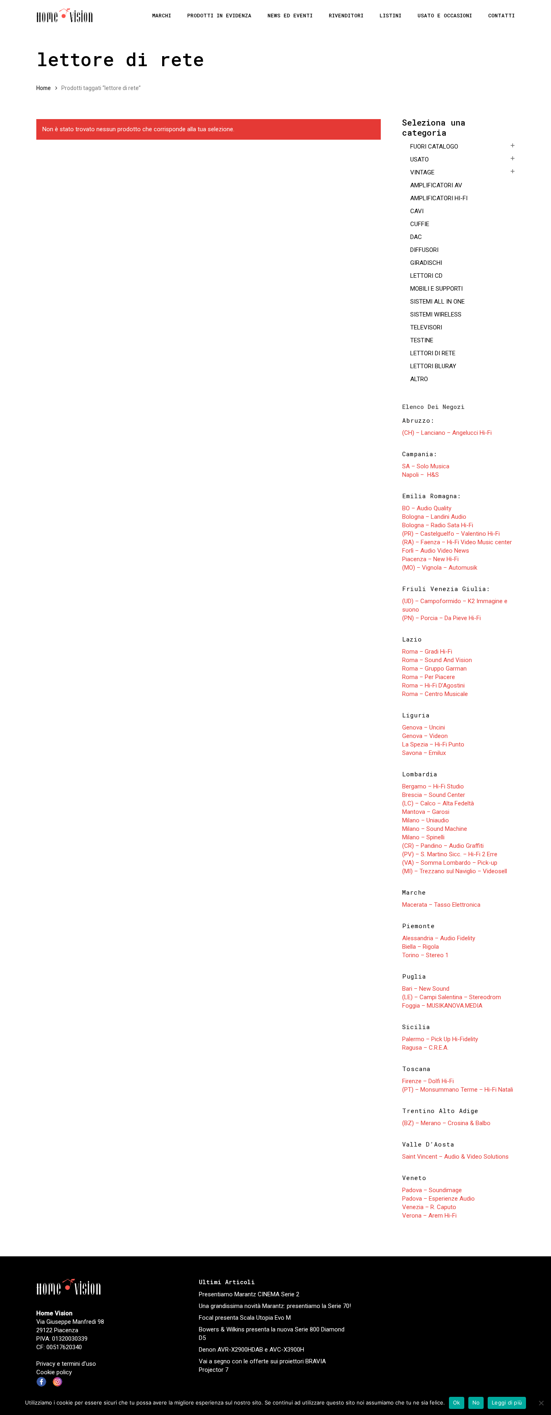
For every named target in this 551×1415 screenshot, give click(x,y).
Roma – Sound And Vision (437, 660)
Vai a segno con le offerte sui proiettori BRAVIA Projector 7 (262, 1365)
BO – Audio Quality (426, 508)
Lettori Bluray (433, 366)
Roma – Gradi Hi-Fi (427, 651)
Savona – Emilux (424, 753)
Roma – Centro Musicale (435, 694)
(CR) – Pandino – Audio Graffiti (443, 845)
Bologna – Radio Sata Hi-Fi (437, 525)
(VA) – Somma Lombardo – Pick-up (449, 862)
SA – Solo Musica (425, 466)
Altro (419, 379)
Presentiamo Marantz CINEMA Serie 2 (249, 1294)
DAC (416, 237)
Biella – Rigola (420, 946)
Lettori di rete (432, 353)
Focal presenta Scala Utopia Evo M (245, 1317)
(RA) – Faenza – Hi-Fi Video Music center (457, 542)
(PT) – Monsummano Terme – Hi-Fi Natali (457, 1089)
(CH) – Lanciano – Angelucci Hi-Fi (447, 432)
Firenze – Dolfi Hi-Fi (428, 1081)
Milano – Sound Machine (434, 828)
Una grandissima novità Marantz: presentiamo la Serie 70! (275, 1306)
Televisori (426, 327)
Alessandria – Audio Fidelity (438, 938)
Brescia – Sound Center (433, 795)
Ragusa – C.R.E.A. (425, 1047)
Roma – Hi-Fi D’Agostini (433, 685)
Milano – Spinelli (423, 837)
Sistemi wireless (435, 314)
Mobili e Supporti (436, 288)
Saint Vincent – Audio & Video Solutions (455, 1156)
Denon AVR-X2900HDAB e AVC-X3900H (251, 1349)
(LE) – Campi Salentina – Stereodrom (451, 997)
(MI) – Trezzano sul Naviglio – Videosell (454, 871)
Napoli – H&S (420, 474)
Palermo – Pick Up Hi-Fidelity (440, 1039)
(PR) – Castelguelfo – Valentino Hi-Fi (451, 533)
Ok (456, 1402)
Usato (419, 159)
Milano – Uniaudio (425, 820)
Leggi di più (507, 1402)
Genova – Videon (425, 736)
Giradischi (426, 262)
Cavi (417, 211)
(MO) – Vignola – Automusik (439, 567)
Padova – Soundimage (432, 1190)
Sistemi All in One (437, 301)
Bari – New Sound (425, 988)
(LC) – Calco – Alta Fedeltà (438, 803)
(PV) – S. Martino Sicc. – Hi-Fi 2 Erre (449, 854)
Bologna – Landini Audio (434, 516)
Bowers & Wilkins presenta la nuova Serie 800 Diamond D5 (271, 1334)
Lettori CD (426, 275)
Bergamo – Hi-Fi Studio (433, 786)
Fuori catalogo (434, 146)
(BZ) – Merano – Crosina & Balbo (446, 1123)
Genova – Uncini (423, 727)
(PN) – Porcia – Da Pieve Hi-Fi (441, 618)
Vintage (422, 172)
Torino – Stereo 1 (425, 955)
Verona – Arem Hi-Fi (429, 1215)
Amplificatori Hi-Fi (439, 198)
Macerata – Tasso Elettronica (441, 904)
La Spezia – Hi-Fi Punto (433, 744)
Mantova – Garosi (425, 811)
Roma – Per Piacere (428, 677)
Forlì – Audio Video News (435, 550)
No (476, 1402)
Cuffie (419, 224)
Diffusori (424, 250)
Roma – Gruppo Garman (434, 668)
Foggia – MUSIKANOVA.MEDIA (442, 1005)
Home (43, 88)
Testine (421, 340)
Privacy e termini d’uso (66, 1363)
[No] (541, 1403)
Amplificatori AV (436, 185)
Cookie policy (54, 1372)
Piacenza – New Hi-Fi (430, 559)
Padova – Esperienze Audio (438, 1198)
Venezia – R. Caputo (429, 1207)
